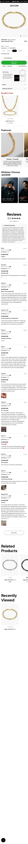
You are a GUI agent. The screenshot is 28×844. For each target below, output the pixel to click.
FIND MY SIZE (6, 53)
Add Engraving (8, 58)
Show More (14, 533)
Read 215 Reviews (11, 39)
